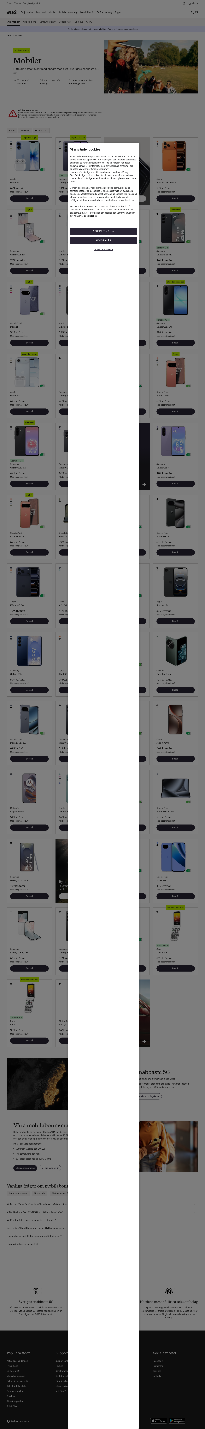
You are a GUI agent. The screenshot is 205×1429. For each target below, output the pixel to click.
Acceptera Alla (103, 231)
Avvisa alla (103, 240)
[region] (103, 786)
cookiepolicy (90, 216)
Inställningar (103, 249)
